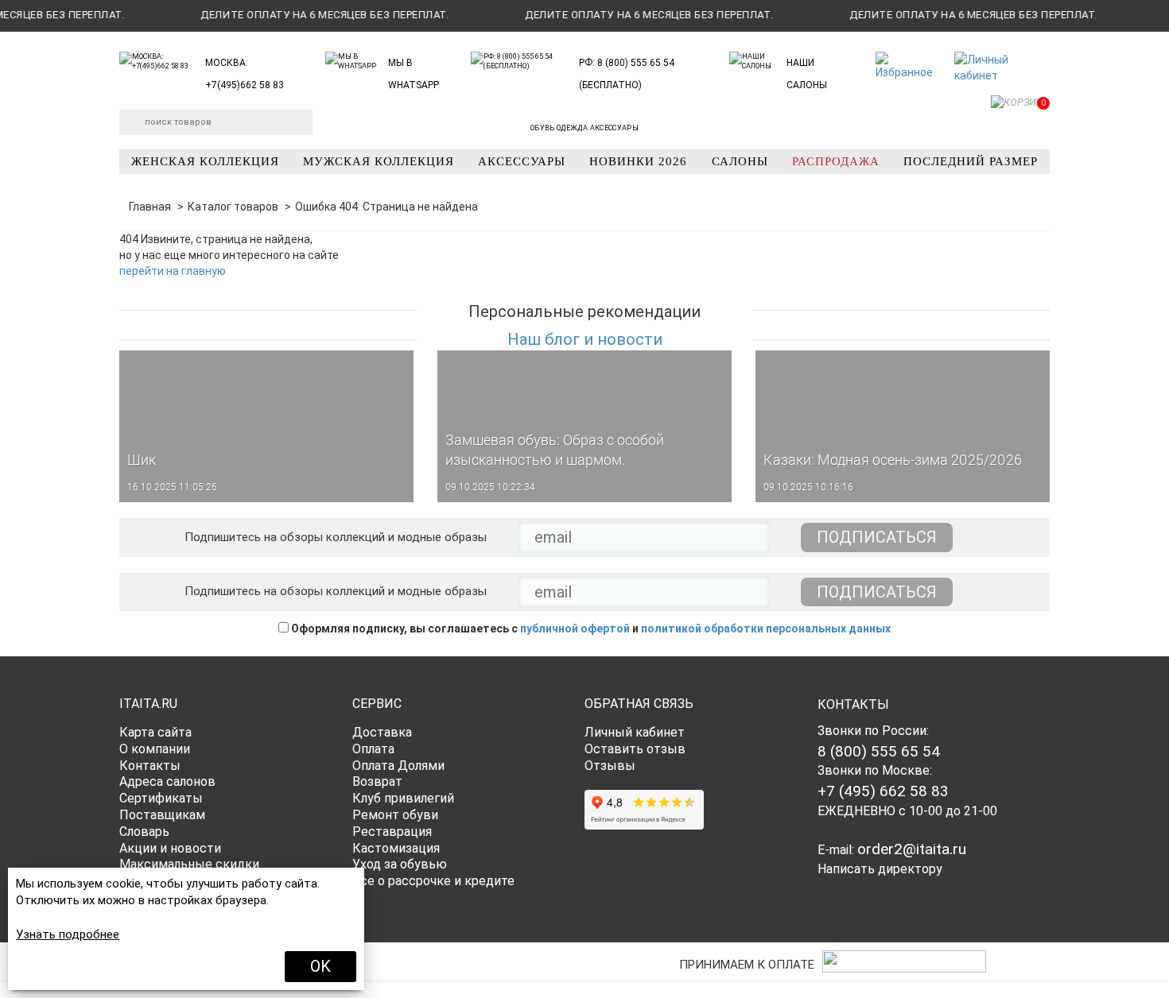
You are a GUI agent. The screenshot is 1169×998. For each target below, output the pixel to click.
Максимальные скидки (189, 864)
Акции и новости (170, 848)
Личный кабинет (634, 732)
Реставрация (392, 831)
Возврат (377, 781)
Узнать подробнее (67, 934)
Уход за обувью (399, 864)
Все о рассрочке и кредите (433, 880)
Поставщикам (162, 814)
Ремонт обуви (395, 814)
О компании (154, 748)
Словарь (144, 831)
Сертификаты (161, 798)
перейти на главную (172, 271)
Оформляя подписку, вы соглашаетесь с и (590, 628)
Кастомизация (396, 848)
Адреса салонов (167, 781)
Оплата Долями (398, 765)
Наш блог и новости (584, 339)
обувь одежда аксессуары (584, 128)
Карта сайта (155, 732)
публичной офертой (575, 628)
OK (320, 966)
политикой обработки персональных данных (766, 628)
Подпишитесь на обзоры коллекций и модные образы (335, 537)
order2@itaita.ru (911, 849)
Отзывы (609, 765)
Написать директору (880, 868)
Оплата (373, 748)
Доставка (382, 732)
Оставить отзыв (634, 748)
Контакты (150, 765)
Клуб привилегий (403, 798)
